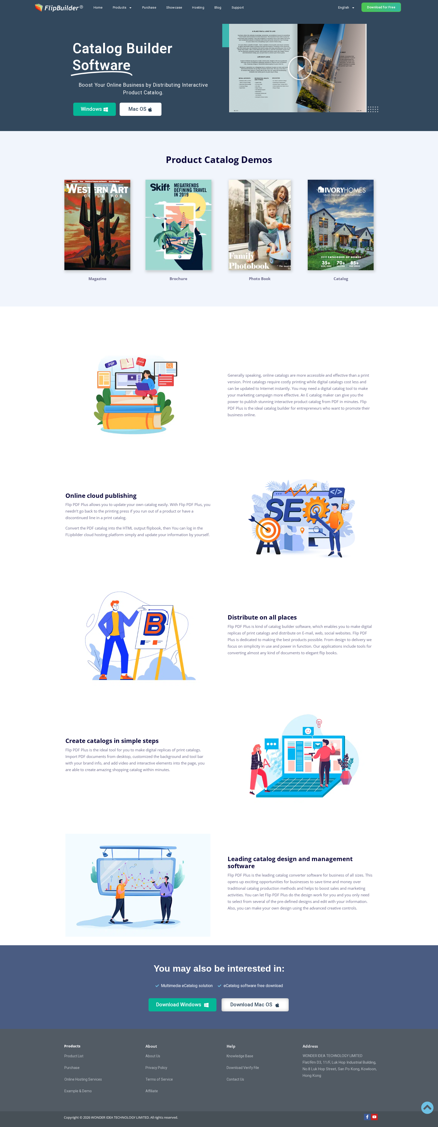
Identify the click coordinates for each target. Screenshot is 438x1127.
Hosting (198, 7)
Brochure (178, 278)
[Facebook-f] (367, 1117)
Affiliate (151, 1091)
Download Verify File (243, 1068)
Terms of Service (159, 1079)
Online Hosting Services (83, 1079)
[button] (300, 68)
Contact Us (235, 1079)
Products (119, 7)
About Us (152, 1056)
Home (98, 7)
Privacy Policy (156, 1068)
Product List (73, 1056)
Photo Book (259, 278)
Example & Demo (78, 1091)
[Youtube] (374, 1117)
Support (238, 7)
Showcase (174, 7)
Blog (218, 7)
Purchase (149, 7)
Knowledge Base (240, 1056)
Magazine (97, 278)
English (343, 7)
